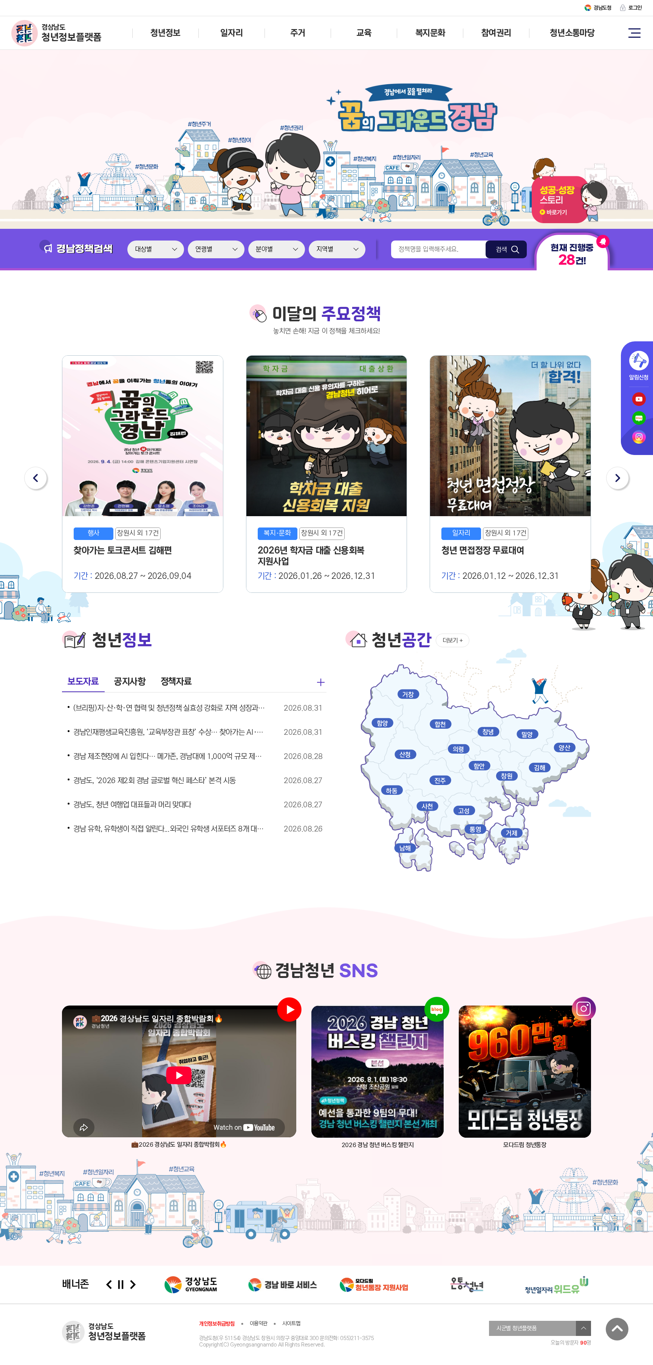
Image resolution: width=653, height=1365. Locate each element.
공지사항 (129, 682)
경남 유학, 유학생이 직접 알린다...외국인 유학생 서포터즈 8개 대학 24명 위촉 (169, 829)
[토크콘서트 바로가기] (569, 221)
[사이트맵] (634, 32)
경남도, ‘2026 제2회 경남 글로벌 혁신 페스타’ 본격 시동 (154, 781)
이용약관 (259, 1323)
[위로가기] (617, 1329)
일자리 (231, 33)
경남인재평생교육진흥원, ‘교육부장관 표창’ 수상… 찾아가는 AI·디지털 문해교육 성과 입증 (169, 732)
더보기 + (453, 640)
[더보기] (320, 682)
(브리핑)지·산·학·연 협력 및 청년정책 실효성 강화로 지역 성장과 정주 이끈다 (169, 708)
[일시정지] (121, 1284)
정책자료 (176, 682)
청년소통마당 (572, 33)
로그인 (635, 8)
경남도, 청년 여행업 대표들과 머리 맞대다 (132, 805)
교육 (363, 33)
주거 (297, 33)
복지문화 (430, 33)
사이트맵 (291, 1323)
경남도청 (602, 8)
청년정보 (165, 33)
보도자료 (83, 682)
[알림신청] (639, 360)
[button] (35, 478)
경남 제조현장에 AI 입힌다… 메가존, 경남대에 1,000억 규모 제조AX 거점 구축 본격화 (169, 757)
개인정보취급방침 (217, 1324)
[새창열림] (377, 1072)
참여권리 (496, 33)
